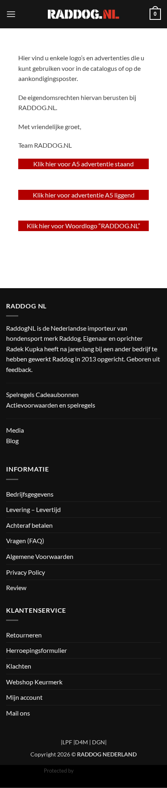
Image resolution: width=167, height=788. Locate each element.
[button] (11, 14)
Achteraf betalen (29, 525)
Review (16, 587)
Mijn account (24, 697)
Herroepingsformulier (36, 650)
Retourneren (24, 635)
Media (15, 430)
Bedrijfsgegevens (30, 494)
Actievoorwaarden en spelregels (50, 405)
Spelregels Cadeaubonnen (42, 394)
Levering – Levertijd (33, 509)
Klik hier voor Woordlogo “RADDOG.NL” (83, 225)
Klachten (18, 666)
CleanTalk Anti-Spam (99, 770)
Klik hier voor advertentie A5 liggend (84, 195)
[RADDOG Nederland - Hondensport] (84, 14)
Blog (12, 440)
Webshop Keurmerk (34, 682)
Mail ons (18, 713)
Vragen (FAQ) (25, 540)
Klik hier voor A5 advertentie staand (83, 164)
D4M (81, 742)
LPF (67, 742)
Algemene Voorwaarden (39, 556)
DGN (98, 742)
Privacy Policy (25, 572)
